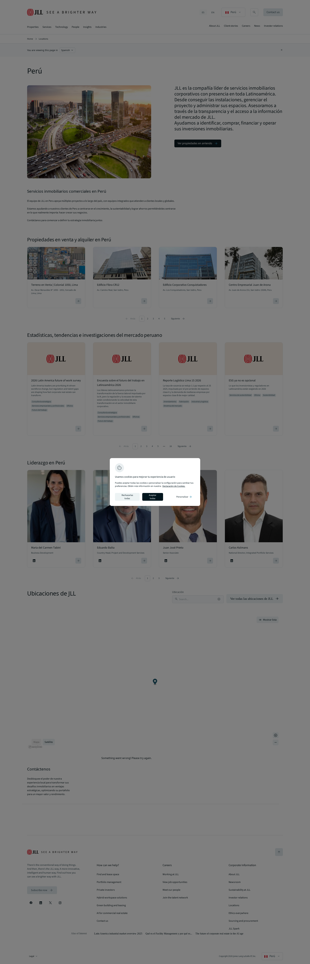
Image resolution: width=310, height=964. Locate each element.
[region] (155, 482)
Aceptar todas (152, 497)
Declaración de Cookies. (173, 486)
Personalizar (184, 497)
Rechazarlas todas (127, 497)
